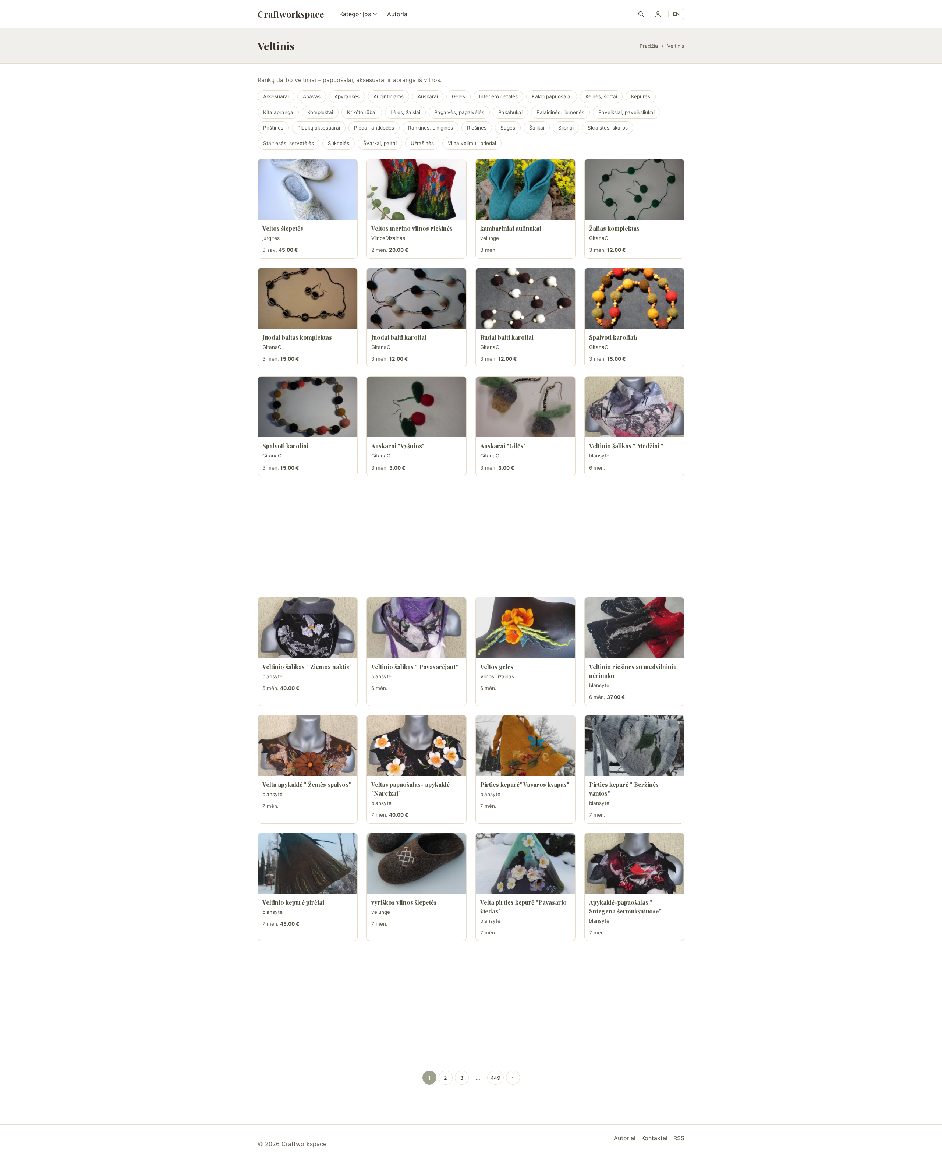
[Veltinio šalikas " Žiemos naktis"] (307, 627)
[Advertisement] (471, 536)
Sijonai (566, 128)
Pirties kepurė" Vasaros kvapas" (524, 784)
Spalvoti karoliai (285, 446)
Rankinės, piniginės (430, 128)
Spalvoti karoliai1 (613, 337)
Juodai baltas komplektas (297, 337)
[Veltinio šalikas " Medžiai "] (634, 407)
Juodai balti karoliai (398, 337)
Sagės (507, 128)
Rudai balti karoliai (507, 337)
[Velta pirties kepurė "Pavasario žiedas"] (525, 863)
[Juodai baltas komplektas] (307, 298)
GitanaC (598, 238)
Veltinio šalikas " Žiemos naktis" (307, 667)
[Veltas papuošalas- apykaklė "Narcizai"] (416, 745)
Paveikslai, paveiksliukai (626, 112)
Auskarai (428, 96)
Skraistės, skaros (608, 128)
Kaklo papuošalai (551, 96)
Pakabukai (510, 112)
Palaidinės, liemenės (560, 112)
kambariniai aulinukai (510, 228)
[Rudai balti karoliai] (525, 298)
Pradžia (649, 46)
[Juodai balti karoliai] (416, 298)
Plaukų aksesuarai (318, 128)
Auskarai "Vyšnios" (398, 446)
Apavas (312, 96)
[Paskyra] (658, 14)
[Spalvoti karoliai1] (634, 298)
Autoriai (398, 14)
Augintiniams (388, 96)
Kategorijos (355, 14)
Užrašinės (422, 143)
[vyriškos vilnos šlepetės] (416, 863)
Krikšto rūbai (361, 112)
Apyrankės (347, 96)
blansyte (599, 456)
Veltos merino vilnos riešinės (412, 228)
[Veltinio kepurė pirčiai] (307, 863)
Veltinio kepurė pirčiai (293, 902)
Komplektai (320, 112)
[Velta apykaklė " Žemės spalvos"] (307, 745)
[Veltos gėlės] (525, 627)
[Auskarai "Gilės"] (525, 407)
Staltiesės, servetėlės (288, 143)
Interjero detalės (498, 96)
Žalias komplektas (614, 228)
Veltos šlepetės (282, 228)
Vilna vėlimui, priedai (472, 143)
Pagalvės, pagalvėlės (459, 112)
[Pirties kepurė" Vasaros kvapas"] (525, 745)
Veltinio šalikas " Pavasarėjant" (414, 667)
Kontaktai (654, 1138)
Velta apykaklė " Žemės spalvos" (306, 784)
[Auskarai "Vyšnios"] (416, 407)
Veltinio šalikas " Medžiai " (626, 446)
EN (676, 14)
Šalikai (536, 128)
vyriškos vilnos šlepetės (404, 902)
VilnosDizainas (388, 238)
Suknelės (338, 143)
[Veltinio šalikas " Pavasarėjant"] (416, 627)
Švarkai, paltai (380, 143)
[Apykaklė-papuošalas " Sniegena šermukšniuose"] (634, 863)
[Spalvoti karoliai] (307, 407)
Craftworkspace (291, 14)
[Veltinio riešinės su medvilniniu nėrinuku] (634, 627)
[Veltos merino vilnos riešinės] (416, 189)
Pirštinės (273, 128)
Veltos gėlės (496, 667)
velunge (489, 238)
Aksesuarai (276, 96)
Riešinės (476, 128)
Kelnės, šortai (601, 96)
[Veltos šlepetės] (307, 189)
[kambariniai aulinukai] (525, 189)
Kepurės (640, 96)
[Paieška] (641, 14)
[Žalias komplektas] (634, 189)
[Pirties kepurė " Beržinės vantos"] (634, 745)
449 (495, 1078)
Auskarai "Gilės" (503, 446)
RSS (678, 1138)
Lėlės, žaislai (405, 112)
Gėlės (458, 96)
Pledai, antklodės (374, 128)
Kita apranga (278, 112)
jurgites (271, 238)
